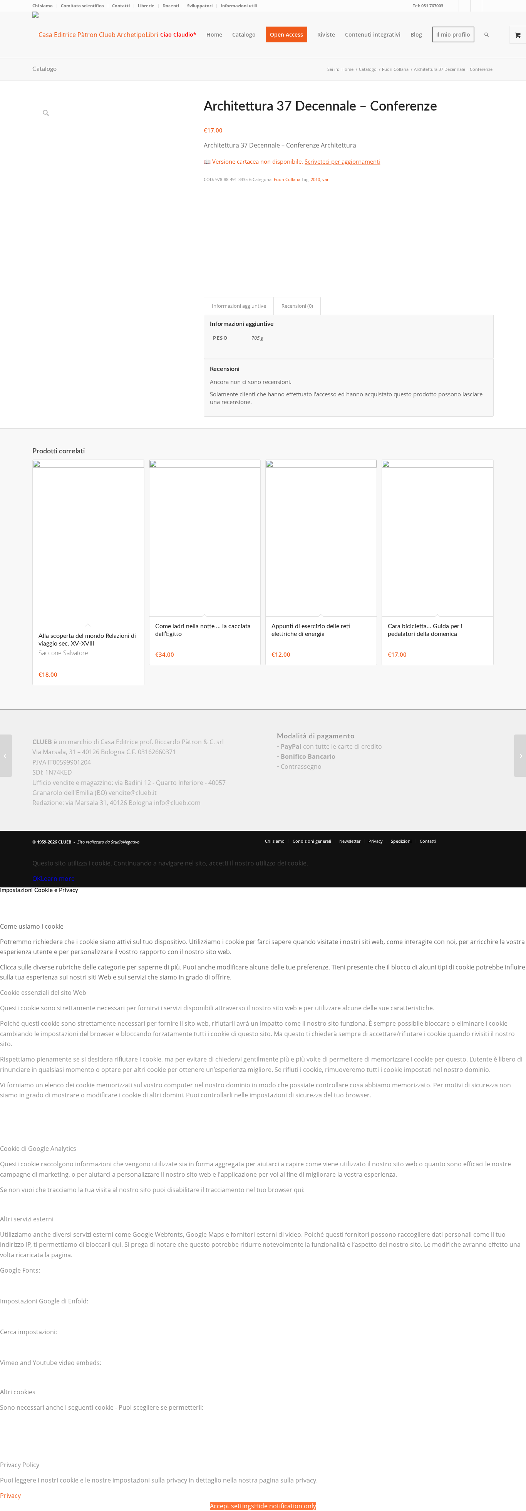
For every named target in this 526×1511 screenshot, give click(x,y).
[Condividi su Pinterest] (208, 222)
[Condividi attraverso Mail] (208, 254)
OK (36, 878)
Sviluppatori (200, 5)
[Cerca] (486, 35)
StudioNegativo (125, 842)
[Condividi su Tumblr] (208, 243)
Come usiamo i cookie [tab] (32, 926)
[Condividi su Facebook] (208, 190)
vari (326, 179)
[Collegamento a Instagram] (476, 6)
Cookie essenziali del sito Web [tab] (43, 992)
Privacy (10, 1495)
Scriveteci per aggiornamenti (342, 161)
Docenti (170, 5)
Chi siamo (42, 5)
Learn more (58, 878)
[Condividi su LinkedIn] (208, 232)
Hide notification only (285, 1506)
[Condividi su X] (208, 201)
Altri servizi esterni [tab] (27, 1219)
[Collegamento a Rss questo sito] (488, 6)
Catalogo (44, 69)
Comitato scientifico (82, 5)
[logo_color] (101, 35)
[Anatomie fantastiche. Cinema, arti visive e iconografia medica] (6, 756)
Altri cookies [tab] (17, 1392)
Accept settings (232, 1506)
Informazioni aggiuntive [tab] (239, 305)
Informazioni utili (239, 5)
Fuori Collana (287, 179)
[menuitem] (44, 6)
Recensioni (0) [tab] (297, 305)
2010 (315, 179)
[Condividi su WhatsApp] (208, 211)
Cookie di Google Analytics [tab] (38, 1148)
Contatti (121, 5)
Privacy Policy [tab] (19, 1465)
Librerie (146, 5)
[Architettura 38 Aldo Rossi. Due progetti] (520, 756)
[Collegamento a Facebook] (464, 6)
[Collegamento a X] (453, 6)
